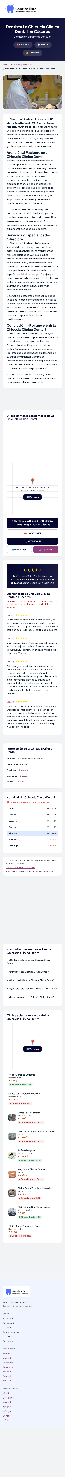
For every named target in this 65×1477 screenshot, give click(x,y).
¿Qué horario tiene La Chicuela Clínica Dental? (31, 980)
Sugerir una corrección (47, 871)
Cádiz (6, 1420)
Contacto (8, 1336)
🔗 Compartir (46, 549)
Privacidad (8, 1323)
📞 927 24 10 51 (32, 541)
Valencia (7, 1358)
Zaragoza (8, 1367)
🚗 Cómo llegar (32, 532)
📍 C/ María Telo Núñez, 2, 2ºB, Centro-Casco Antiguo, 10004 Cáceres (32, 522)
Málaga (7, 1371)
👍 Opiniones (32, 52)
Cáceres (15, 64)
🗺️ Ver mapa (32, 497)
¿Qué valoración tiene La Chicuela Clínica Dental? (33, 988)
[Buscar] (51, 9)
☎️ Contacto (23, 44)
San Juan (27, 64)
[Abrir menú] (58, 9)
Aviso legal (8, 1318)
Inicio (5, 64)
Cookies (7, 1327)
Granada (7, 1376)
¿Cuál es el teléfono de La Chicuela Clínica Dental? (28, 962)
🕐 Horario (43, 44)
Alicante (7, 1380)
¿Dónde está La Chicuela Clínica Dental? (29, 971)
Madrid (6, 1353)
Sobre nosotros (11, 1332)
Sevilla (6, 1415)
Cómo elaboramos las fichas (20, 867)
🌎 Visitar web (19, 549)
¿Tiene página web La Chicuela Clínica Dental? (31, 997)
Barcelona (8, 1362)
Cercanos (8, 1341)
